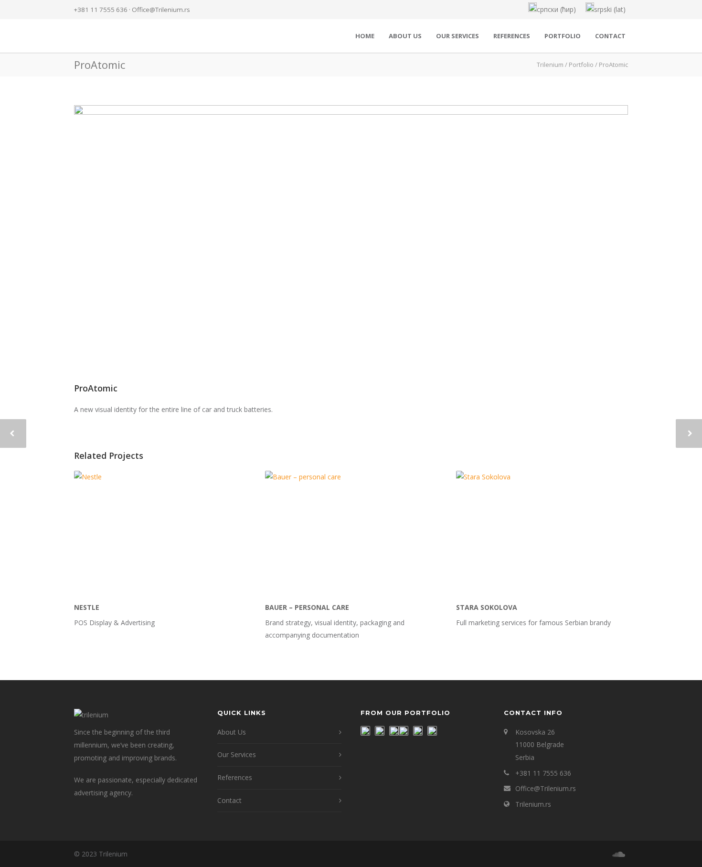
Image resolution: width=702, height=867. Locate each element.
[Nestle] (160, 533)
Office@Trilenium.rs (161, 9)
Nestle (86, 607)
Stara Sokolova (486, 607)
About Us (405, 36)
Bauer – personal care (307, 607)
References (511, 36)
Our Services (457, 36)
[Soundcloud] (618, 854)
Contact (610, 36)
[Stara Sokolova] (542, 533)
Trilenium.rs (533, 804)
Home (364, 36)
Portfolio (562, 36)
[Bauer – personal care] (351, 533)
